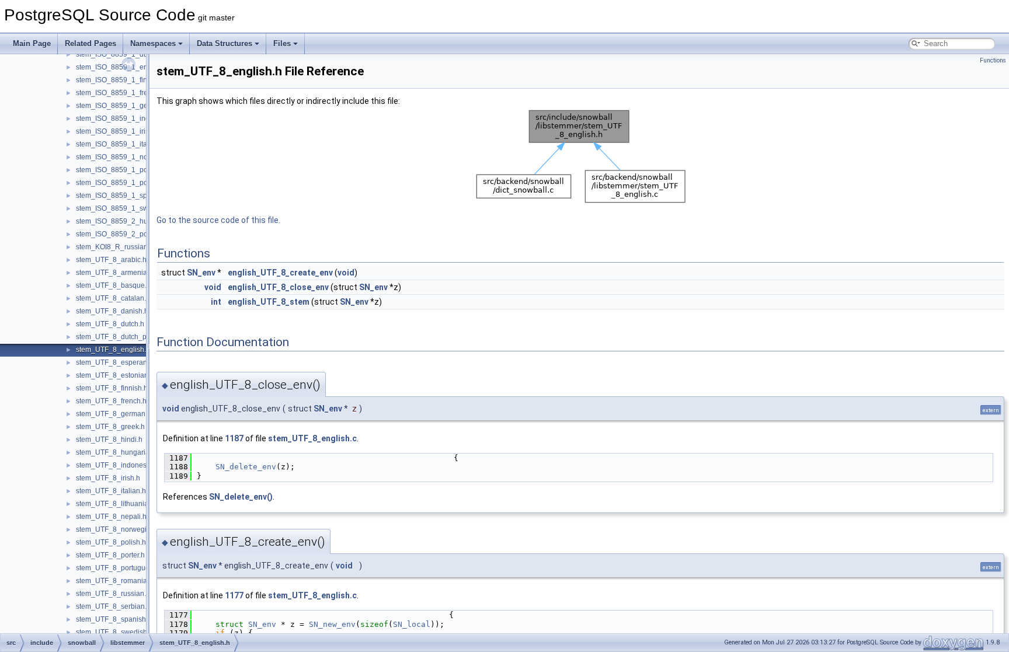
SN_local (411, 624)
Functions (993, 60)
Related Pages (90, 43)
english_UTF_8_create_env (280, 272)
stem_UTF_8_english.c (312, 438)
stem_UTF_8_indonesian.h (119, 465)
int (216, 301)
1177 (234, 595)
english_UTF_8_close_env (278, 287)
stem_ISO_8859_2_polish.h (120, 234)
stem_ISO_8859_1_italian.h (120, 144)
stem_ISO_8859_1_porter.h (119, 170)
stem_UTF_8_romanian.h (116, 581)
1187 (234, 438)
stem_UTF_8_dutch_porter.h (121, 337)
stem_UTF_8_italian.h (111, 491)
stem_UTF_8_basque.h (113, 285)
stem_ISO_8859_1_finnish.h (121, 80)
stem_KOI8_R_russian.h (115, 247)
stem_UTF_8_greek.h (110, 427)
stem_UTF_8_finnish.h (112, 388)
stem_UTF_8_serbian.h (113, 606)
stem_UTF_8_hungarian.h (117, 452)
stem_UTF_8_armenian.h (116, 273)
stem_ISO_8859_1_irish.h (117, 131)
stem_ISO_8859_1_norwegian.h (127, 157)
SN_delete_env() (241, 496)
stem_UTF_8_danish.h (112, 311)
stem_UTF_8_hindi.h (109, 439)
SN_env (201, 272)
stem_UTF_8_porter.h (110, 555)
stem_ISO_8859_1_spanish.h (123, 195)
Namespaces (153, 43)
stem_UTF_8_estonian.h (115, 375)
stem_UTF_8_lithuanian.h (117, 504)
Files (282, 43)
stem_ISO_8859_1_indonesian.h (128, 118)
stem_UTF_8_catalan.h (113, 298)
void (346, 272)
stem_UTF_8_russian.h (113, 594)
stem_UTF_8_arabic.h (111, 260)
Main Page (32, 43)
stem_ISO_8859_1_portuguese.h (129, 183)
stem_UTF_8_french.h (111, 401)
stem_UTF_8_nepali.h (111, 516)
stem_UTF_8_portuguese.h (119, 568)
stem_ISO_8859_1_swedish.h (124, 208)
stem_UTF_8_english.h (113, 350)
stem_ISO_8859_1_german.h (123, 106)
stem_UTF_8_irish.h (108, 478)
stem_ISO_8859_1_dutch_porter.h (130, 54)
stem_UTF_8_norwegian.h (118, 529)
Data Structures (224, 43)
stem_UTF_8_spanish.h (114, 619)
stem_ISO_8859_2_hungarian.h (127, 221)
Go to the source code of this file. (218, 220)
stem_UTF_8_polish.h (111, 542)
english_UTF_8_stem (268, 301)
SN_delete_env (245, 466)
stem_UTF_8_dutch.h (110, 324)
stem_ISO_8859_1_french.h (120, 93)
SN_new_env (332, 624)
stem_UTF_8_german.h (113, 414)
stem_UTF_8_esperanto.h (117, 362)
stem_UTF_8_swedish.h (114, 632)
